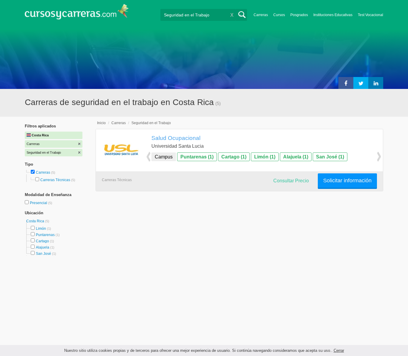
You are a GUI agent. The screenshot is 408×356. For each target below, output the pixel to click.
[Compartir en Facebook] (345, 83)
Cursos (279, 15)
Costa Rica (35, 221)
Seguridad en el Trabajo (151, 123)
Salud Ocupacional (175, 138)
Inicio (101, 123)
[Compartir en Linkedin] (375, 83)
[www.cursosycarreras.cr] (77, 13)
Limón (41, 228)
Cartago (42, 241)
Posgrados (299, 15)
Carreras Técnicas (55, 180)
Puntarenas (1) (197, 156)
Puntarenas (45, 235)
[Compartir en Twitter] (360, 83)
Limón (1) (264, 156)
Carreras (261, 15)
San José (43, 254)
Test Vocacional (370, 15)
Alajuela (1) (295, 156)
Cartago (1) (233, 156)
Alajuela (42, 247)
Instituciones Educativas (332, 15)
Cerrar (339, 350)
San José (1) (330, 156)
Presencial (39, 203)
